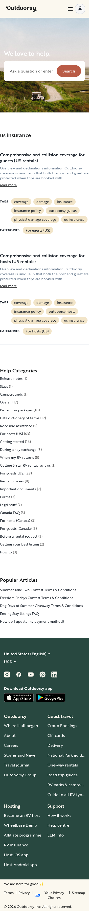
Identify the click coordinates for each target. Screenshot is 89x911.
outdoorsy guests (63, 210)
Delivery (55, 745)
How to (6, 552)
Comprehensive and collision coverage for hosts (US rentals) (42, 258)
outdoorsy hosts (62, 311)
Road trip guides (62, 775)
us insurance (74, 219)
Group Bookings (62, 726)
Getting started (12, 441)
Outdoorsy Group (20, 775)
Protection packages (16, 410)
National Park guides (66, 755)
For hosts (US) (37, 331)
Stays (4, 386)
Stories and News (20, 755)
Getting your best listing (19, 544)
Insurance (65, 201)
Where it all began (21, 726)
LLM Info (55, 835)
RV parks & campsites (67, 785)
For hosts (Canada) (15, 520)
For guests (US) (38, 230)
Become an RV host (22, 815)
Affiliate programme (22, 835)
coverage (21, 201)
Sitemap (78, 892)
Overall (5, 402)
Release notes (11, 378)
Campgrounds (11, 394)
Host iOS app (16, 855)
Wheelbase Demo (20, 825)
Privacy (24, 892)
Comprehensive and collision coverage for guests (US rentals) (42, 157)
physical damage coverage (35, 219)
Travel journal (16, 765)
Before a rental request (18, 536)
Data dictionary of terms (19, 417)
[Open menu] (76, 9)
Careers (11, 745)
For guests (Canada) (16, 528)
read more (8, 184)
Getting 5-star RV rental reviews (25, 465)
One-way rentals (62, 765)
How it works (59, 815)
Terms (9, 892)
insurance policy (27, 210)
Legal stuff (8, 504)
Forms (5, 496)
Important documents (18, 489)
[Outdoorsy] (21, 8)
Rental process (12, 481)
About (10, 735)
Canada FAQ (10, 512)
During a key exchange (18, 449)
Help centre (58, 825)
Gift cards (56, 735)
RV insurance (16, 845)
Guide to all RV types (66, 795)
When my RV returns (17, 457)
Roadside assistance (16, 425)
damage (42, 201)
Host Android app (20, 865)
